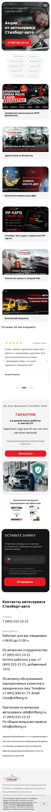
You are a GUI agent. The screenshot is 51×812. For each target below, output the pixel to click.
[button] (25, 453)
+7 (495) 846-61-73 (16, 693)
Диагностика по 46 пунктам (19, 155)
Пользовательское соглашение (17, 792)
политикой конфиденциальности (23, 573)
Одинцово (32, 56)
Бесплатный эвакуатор (16, 318)
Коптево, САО (19, 76)
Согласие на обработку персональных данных (23, 788)
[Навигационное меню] (45, 5)
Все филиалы (19, 56)
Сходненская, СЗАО (16, 61)
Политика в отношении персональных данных (24, 785)
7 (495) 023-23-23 (15, 621)
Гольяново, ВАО (33, 71)
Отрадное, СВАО (34, 66)
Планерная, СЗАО (35, 61)
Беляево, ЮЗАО (16, 71)
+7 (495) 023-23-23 (16, 655)
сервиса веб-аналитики (24, 805)
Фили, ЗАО (33, 76)
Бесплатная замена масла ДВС (20, 196)
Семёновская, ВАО (16, 66)
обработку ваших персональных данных (17, 802)
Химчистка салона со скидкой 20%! (22, 278)
